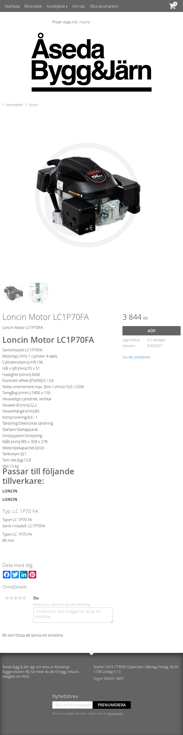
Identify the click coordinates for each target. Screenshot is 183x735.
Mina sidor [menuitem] (33, 6)
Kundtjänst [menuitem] (56, 6)
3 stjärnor (15, 598)
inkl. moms (81, 22)
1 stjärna (7, 598)
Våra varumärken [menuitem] (104, 6)
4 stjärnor (20, 598)
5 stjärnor (24, 598)
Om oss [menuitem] (78, 6)
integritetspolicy (115, 713)
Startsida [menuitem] (12, 6)
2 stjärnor (11, 598)
